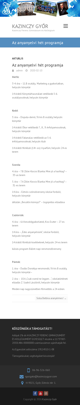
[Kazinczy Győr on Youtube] (40, 393)
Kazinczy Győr (30, 26)
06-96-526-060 (41, 370)
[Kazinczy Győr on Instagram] (46, 393)
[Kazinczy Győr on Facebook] (35, 393)
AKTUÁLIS (17, 58)
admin (19, 70)
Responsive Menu (65, 26)
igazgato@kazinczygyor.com (41, 376)
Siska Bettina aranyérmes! (51, 298)
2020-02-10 (35, 70)
